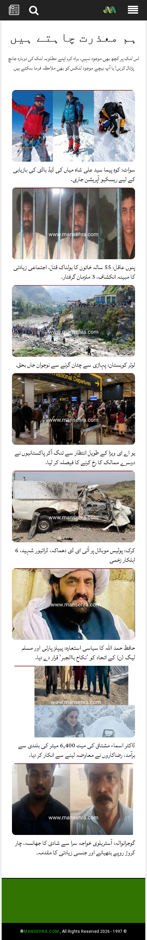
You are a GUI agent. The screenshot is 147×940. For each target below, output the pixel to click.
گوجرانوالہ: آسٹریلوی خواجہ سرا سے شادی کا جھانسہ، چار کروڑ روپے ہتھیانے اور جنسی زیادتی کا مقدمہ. (75, 847)
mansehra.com (41, 931)
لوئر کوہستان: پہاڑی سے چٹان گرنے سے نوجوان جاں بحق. (75, 365)
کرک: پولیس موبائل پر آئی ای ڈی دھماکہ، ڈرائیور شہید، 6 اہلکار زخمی (75, 555)
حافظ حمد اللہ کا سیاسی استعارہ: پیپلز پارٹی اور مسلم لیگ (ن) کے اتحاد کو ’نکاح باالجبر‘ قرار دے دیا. (78, 652)
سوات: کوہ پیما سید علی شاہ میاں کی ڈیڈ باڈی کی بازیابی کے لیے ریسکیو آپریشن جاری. (74, 174)
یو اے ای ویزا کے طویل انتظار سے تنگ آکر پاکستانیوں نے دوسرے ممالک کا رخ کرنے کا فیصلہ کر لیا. (75, 457)
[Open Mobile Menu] (133, 10)
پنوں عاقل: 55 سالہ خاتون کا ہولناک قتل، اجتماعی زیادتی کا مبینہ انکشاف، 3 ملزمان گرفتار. (74, 272)
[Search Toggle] (34, 10)
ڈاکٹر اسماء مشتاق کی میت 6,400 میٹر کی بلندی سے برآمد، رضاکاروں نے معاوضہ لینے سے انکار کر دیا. (76, 750)
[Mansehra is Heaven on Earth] (109, 10)
